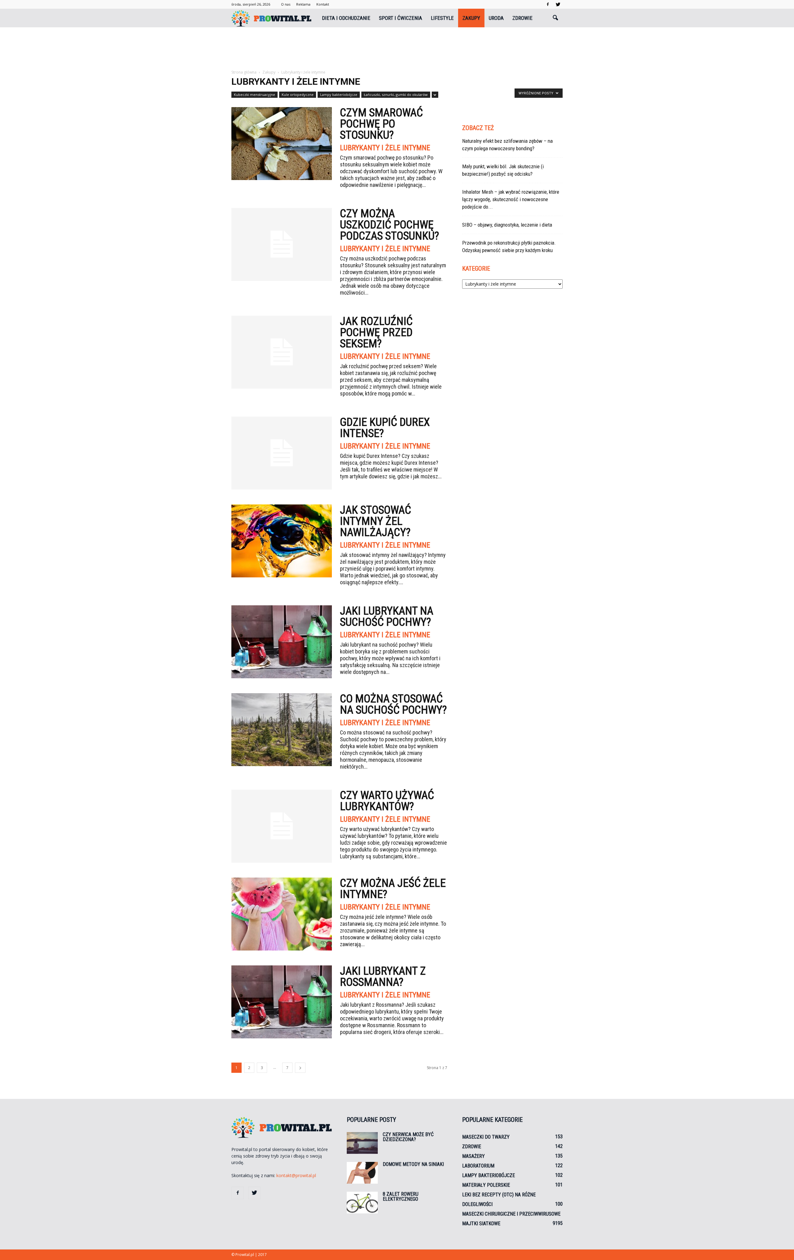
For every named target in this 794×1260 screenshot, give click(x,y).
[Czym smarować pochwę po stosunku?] (281, 143)
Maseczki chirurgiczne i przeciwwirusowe (511, 1214)
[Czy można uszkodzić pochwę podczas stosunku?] (281, 244)
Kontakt (322, 4)
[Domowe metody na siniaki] (362, 1173)
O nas (285, 4)
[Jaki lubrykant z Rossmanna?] (281, 1001)
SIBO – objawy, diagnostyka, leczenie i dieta (507, 225)
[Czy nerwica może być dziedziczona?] (362, 1143)
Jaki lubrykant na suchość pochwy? (386, 616)
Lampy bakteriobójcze (338, 94)
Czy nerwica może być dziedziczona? (408, 1136)
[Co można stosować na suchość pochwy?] (281, 729)
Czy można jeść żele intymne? (393, 889)
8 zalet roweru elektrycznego (400, 1196)
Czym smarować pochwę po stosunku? (381, 124)
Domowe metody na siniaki (413, 1164)
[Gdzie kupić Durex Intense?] (281, 453)
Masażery (473, 1156)
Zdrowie (522, 18)
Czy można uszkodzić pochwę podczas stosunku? (389, 224)
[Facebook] (547, 4)
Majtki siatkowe (481, 1223)
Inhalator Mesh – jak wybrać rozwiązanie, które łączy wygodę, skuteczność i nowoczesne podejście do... (510, 199)
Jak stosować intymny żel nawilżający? (375, 521)
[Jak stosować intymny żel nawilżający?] (281, 540)
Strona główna (243, 72)
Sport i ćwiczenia (400, 18)
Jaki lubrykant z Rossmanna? (383, 976)
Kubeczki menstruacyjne (254, 94)
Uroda (496, 18)
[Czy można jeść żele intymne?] (281, 914)
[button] (555, 18)
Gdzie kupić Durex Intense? (385, 428)
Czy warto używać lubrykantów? (387, 801)
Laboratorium (478, 1166)
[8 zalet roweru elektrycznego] (362, 1202)
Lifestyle (442, 18)
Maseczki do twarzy (486, 1137)
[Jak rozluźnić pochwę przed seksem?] (281, 352)
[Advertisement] (397, 49)
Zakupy (471, 18)
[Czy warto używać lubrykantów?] (281, 826)
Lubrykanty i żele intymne (385, 147)
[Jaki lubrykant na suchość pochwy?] (281, 641)
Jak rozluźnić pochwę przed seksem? (376, 332)
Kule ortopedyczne (298, 94)
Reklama (303, 4)
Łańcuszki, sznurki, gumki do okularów (396, 94)
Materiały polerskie (486, 1185)
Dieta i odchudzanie (346, 18)
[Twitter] (558, 4)
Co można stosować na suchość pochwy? (393, 704)
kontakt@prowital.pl (296, 1175)
